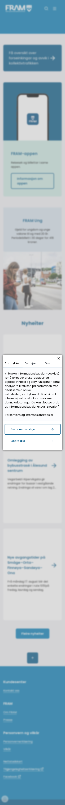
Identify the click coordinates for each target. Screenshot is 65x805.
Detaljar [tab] (30, 363)
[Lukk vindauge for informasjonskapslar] (58, 358)
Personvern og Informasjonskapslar (29, 415)
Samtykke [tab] (12, 363)
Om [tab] (47, 363)
